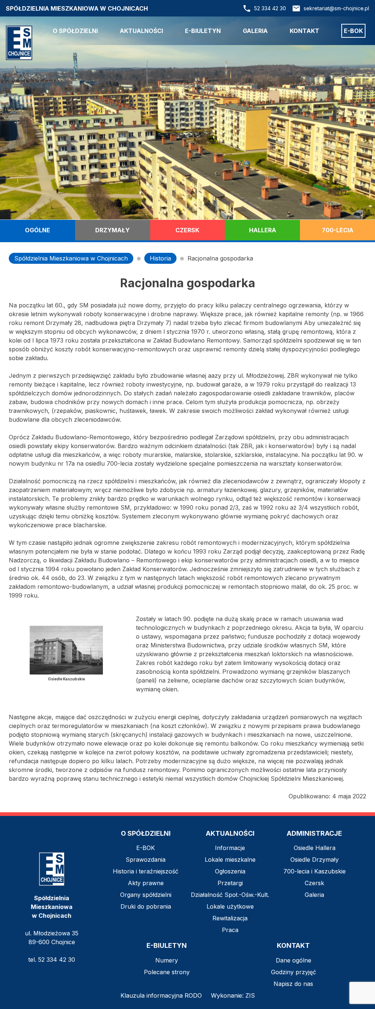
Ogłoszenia (230, 871)
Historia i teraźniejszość (145, 871)
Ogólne (37, 230)
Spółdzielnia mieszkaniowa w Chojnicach (77, 8)
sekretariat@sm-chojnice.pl (336, 8)
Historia (160, 258)
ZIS (250, 995)
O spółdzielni (75, 30)
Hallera (262, 230)
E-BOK (145, 847)
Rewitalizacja (230, 918)
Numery (166, 960)
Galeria (255, 30)
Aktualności (141, 30)
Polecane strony (167, 972)
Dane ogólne (293, 960)
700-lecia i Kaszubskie (314, 871)
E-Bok (353, 30)
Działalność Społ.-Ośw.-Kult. (230, 894)
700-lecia (337, 230)
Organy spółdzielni (145, 894)
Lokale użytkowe (230, 906)
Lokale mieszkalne (230, 859)
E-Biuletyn (203, 30)
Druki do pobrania (145, 906)
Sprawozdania (146, 859)
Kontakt (304, 30)
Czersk (187, 230)
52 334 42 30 (270, 8)
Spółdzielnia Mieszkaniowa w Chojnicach (71, 258)
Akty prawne (146, 883)
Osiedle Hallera (314, 847)
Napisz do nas (293, 983)
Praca (230, 930)
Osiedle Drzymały (314, 859)
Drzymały (112, 230)
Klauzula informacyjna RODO (161, 995)
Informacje (230, 847)
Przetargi (230, 883)
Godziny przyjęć (293, 972)
